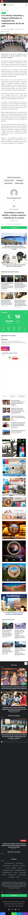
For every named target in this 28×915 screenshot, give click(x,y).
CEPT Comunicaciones (14, 177)
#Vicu (2, 344)
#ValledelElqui (4, 342)
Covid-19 (8, 867)
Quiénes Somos (11, 906)
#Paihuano (24, 342)
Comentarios (22, 396)
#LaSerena (7, 344)
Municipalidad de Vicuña (7, 872)
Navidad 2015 (8, 183)
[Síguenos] (26, 663)
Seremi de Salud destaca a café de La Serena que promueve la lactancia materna (21, 285)
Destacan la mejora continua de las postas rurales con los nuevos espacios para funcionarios (7, 633)
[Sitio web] (14, 200)
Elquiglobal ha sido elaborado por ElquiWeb (13, 903)
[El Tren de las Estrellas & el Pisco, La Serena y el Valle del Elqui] (6, 418)
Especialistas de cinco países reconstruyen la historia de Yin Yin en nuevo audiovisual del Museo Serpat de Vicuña (21, 303)
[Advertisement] (14, 21)
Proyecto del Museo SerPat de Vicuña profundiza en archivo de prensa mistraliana (6, 302)
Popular (5, 396)
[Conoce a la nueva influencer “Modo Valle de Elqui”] (6, 432)
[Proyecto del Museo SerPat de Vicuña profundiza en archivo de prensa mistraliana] (7, 295)
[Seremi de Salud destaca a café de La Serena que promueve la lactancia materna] (21, 278)
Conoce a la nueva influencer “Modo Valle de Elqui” (18, 431)
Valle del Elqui (19, 183)
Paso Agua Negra (22, 872)
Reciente (13, 396)
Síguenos (5, 349)
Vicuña (17, 877)
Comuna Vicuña (9, 180)
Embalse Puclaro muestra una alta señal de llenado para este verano (7, 651)
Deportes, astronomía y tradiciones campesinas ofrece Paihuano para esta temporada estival (17, 410)
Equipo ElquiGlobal (19, 906)
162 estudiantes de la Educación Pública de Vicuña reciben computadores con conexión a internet (14, 736)
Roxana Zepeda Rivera (14, 198)
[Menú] (1, 5)
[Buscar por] (26, 5)
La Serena (20, 867)
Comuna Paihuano (6, 865)
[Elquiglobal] (8, 5)
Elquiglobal (20, 180)
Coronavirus (22, 865)
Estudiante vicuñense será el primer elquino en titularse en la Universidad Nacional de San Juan (18, 425)
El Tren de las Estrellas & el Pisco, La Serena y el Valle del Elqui (18, 418)
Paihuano (15, 872)
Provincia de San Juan (12, 874)
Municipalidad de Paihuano (20, 870)
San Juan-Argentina (22, 874)
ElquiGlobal (4, 339)
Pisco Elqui (4, 874)
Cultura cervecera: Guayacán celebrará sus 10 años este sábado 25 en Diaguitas (18, 402)
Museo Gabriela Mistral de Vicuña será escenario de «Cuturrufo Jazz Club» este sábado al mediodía (7, 286)
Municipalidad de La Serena (8, 870)
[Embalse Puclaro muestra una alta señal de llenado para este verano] (7, 644)
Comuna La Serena (19, 863)
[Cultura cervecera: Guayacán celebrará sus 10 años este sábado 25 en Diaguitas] (6, 402)
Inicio (6, 906)
